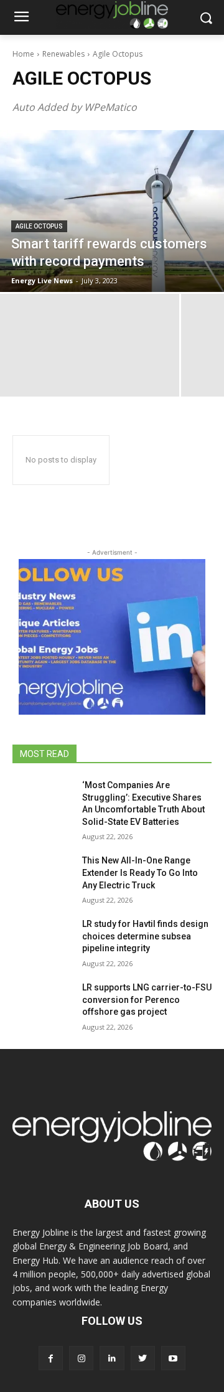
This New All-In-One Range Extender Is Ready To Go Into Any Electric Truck (140, 872)
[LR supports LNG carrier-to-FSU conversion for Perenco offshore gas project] (42, 1002)
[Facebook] (51, 1358)
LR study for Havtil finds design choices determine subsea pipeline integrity (145, 936)
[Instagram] (81, 1358)
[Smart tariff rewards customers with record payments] (112, 211)
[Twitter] (143, 1358)
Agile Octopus (39, 226)
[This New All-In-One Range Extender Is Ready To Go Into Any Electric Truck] (42, 875)
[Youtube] (173, 1358)
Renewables (63, 54)
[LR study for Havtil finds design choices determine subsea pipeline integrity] (42, 939)
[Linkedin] (112, 1358)
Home (23, 54)
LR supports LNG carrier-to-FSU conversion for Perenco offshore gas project (147, 999)
